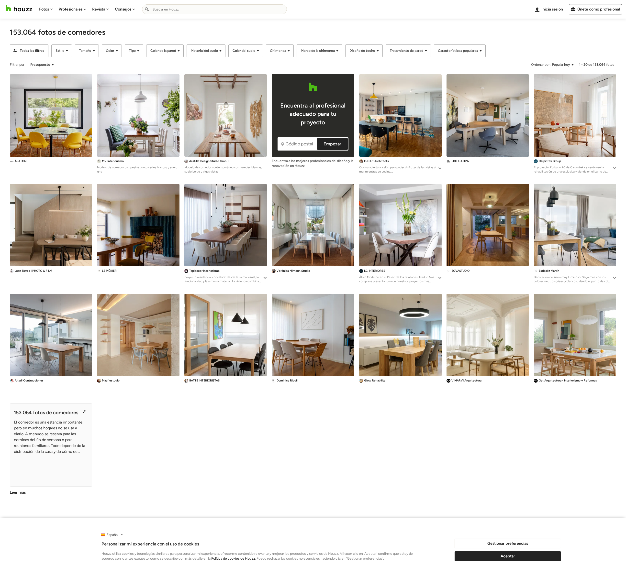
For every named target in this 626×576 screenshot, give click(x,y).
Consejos (123, 9)
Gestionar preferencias (507, 543)
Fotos (44, 9)
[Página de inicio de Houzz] (19, 8)
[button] (29, 50)
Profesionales (70, 9)
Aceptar (508, 556)
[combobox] (214, 9)
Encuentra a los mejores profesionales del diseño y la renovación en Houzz (312, 163)
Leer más (18, 492)
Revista (98, 9)
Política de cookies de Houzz (233, 558)
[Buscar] (147, 9)
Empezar (332, 144)
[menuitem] (46, 9)
